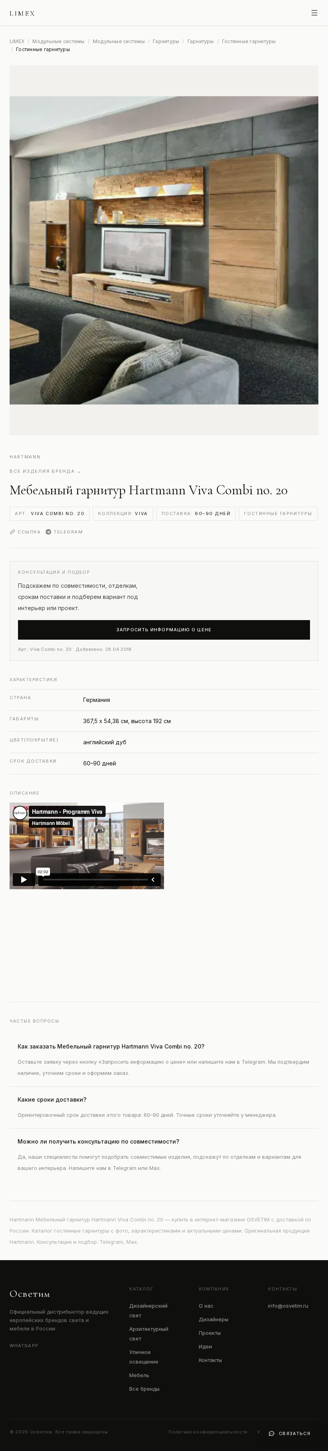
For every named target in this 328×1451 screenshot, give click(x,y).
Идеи (205, 1346)
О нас (206, 1305)
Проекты (210, 1333)
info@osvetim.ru (288, 1305)
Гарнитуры (166, 41)
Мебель (139, 1375)
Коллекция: (123, 513)
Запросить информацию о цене (164, 629)
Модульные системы (58, 41)
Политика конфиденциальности (208, 1432)
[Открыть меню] (314, 13)
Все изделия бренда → (46, 471)
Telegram (68, 532)
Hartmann (25, 457)
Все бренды (144, 1389)
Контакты (210, 1360)
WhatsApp (24, 1345)
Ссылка (29, 532)
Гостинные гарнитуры (249, 41)
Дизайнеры (213, 1319)
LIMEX (17, 41)
